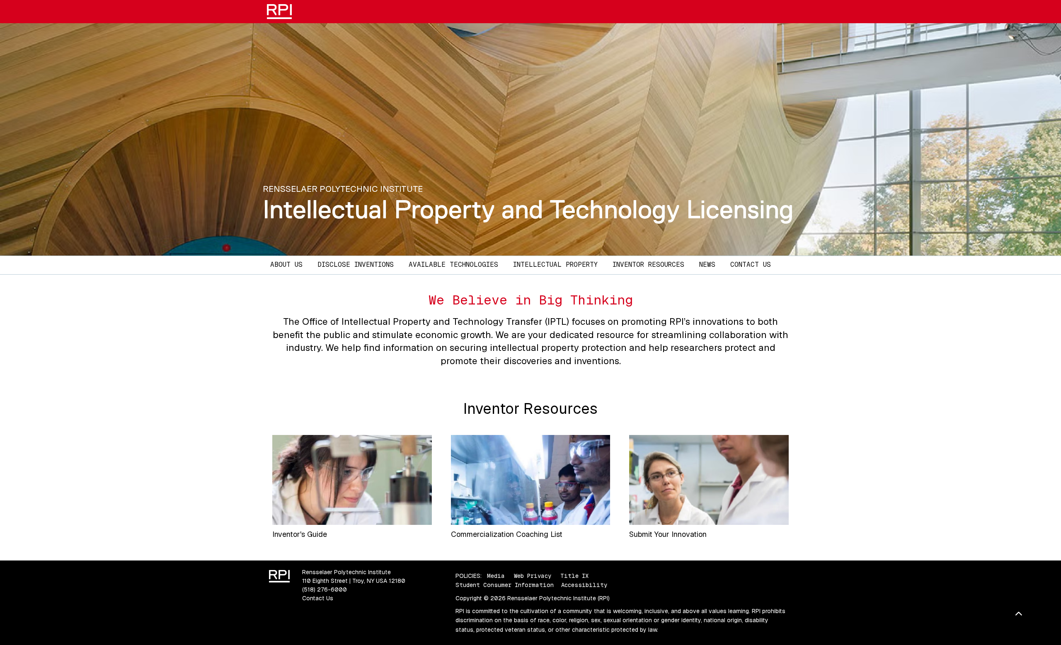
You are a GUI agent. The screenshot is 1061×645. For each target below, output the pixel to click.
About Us (286, 264)
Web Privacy (532, 576)
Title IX (574, 576)
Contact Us (750, 264)
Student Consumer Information (504, 585)
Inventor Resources (648, 264)
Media (496, 576)
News (707, 264)
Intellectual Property (555, 264)
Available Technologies (453, 264)
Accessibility (584, 585)
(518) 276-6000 (324, 589)
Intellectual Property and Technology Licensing (528, 209)
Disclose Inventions (355, 264)
